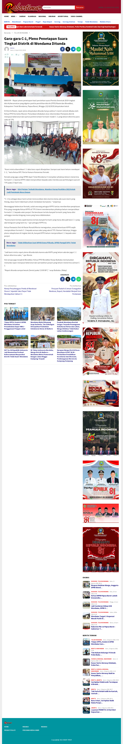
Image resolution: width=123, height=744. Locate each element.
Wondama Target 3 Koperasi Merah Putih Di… (102, 617)
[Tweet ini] (67, 49)
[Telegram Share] (73, 49)
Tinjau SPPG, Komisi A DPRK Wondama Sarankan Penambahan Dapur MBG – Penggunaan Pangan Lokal (15, 325)
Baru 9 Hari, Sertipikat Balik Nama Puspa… (102, 702)
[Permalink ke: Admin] (6, 49)
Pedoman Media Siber (31, 730)
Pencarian (79, 7)
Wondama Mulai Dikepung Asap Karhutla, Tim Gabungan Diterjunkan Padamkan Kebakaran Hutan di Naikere (42, 325)
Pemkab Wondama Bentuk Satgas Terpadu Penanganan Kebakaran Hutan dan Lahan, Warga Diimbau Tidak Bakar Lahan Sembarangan (68, 326)
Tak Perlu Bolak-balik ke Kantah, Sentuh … (104, 692)
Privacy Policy (9, 730)
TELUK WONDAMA (103, 581)
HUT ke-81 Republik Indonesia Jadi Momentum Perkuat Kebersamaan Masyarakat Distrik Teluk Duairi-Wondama (16, 353)
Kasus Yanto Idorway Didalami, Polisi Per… (103, 664)
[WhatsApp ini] (78, 49)
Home (6, 727)
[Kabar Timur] (23, 7)
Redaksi (26, 727)
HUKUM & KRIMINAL (97, 659)
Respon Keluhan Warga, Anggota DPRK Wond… (104, 586)
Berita (93, 648)
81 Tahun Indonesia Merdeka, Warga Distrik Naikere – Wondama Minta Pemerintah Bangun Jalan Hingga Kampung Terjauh (42, 354)
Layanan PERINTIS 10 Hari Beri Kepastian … (103, 711)
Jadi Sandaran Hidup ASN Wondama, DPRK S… (101, 607)
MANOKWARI (100, 648)
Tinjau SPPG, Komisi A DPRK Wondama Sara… (102, 643)
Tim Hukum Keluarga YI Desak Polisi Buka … (103, 654)
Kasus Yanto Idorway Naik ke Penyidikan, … (103, 674)
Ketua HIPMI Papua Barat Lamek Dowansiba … (104, 597)
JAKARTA (99, 680)
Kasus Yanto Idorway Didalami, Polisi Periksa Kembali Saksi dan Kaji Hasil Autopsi (48, 27)
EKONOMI (94, 581)
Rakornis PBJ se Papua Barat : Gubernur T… (103, 628)
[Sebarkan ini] (62, 49)
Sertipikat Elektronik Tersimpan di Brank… (104, 683)
